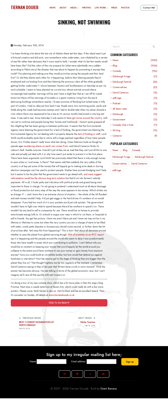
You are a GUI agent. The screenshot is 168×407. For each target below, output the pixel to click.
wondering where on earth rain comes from (46, 146)
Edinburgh (135, 114)
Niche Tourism (87, 322)
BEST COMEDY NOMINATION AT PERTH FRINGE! (36, 324)
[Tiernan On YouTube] (103, 374)
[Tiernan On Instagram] (90, 374)
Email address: (78, 361)
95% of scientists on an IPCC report (86, 234)
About (63, 7)
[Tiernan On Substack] (77, 374)
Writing (86, 7)
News (52, 7)
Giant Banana (108, 389)
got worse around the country (87, 118)
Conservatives (135, 87)
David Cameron (135, 92)
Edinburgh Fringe (135, 76)
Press (114, 7)
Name (33, 361)
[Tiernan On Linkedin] (64, 374)
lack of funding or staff (89, 134)
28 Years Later (135, 108)
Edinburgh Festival (135, 82)
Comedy (135, 71)
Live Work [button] (100, 7)
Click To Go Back (58, 302)
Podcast (135, 103)
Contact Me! (149, 7)
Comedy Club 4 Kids (135, 125)
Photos (125, 7)
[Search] (154, 46)
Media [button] (73, 7)
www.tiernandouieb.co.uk (61, 295)
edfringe (135, 98)
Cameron (135, 135)
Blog (135, 65)
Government (135, 119)
